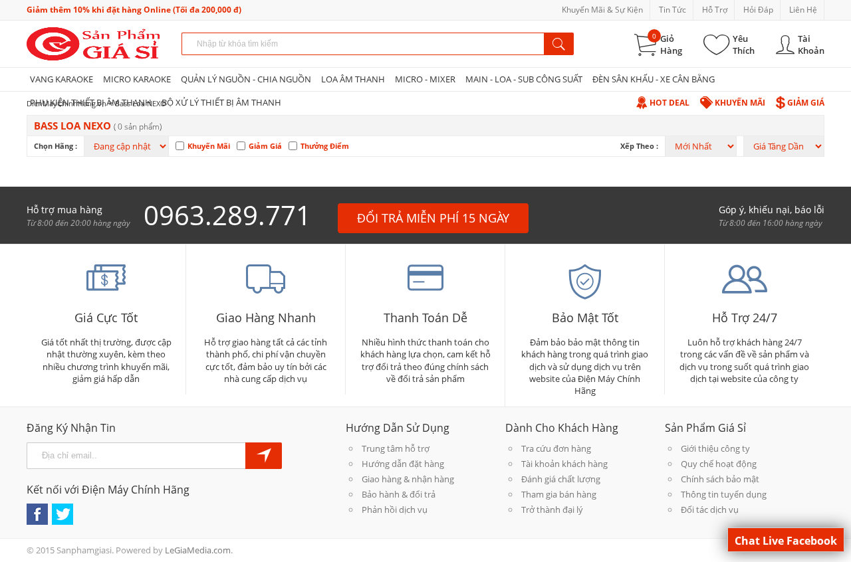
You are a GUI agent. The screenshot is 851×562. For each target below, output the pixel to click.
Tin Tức (672, 9)
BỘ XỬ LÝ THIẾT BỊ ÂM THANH (221, 102)
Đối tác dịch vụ (710, 509)
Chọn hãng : (55, 146)
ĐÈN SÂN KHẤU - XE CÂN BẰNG (653, 79)
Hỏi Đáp (758, 9)
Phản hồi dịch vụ (394, 509)
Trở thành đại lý (552, 509)
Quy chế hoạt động (719, 464)
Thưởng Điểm (325, 146)
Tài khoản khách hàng (564, 464)
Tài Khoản (811, 44)
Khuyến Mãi (740, 102)
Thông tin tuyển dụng (724, 494)
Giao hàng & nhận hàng (408, 479)
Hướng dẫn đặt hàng (403, 464)
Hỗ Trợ (714, 9)
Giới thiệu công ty (715, 448)
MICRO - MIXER (425, 79)
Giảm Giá (805, 102)
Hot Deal (669, 102)
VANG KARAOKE (61, 79)
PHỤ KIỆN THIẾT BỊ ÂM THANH (91, 102)
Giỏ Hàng (671, 44)
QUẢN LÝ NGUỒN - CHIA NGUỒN (246, 79)
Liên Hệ (803, 9)
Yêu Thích (744, 44)
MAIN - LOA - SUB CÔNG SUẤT (523, 79)
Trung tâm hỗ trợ (395, 448)
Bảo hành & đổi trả (398, 494)
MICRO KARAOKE (137, 79)
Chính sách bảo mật (720, 479)
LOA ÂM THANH (353, 79)
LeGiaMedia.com (198, 550)
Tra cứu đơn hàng (556, 448)
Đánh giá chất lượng (560, 479)
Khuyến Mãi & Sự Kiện (602, 9)
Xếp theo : (639, 146)
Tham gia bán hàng (558, 494)
